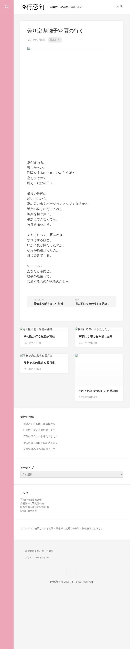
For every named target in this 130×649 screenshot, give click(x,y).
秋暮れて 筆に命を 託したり (95, 336)
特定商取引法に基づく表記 (39, 551)
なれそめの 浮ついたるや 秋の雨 (98, 390)
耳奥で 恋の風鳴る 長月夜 (39, 362)
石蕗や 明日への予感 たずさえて (40, 436)
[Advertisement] (65, 624)
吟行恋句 (32, 6)
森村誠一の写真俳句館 (32, 503)
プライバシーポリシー (37, 557)
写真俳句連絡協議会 (31, 499)
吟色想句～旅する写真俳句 (34, 507)
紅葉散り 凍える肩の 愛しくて (39, 430)
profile (119, 6)
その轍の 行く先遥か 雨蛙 (39, 336)
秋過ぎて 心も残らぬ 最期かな (39, 423)
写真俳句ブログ (28, 511)
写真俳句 (54, 39)
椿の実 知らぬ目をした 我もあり (40, 442)
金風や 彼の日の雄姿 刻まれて (39, 449)
